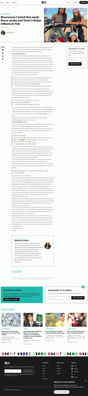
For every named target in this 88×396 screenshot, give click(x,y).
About (68, 2)
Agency (8, 2)
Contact (75, 2)
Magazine (14, 2)
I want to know (62, 392)
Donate (83, 2)
